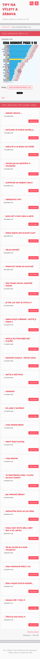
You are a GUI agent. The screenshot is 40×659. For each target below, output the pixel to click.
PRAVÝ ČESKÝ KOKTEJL (15, 442)
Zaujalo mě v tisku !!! (15, 600)
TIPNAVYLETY (5, 27)
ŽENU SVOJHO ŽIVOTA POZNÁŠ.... (20, 583)
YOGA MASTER (12, 458)
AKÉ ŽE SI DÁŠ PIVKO (14, 374)
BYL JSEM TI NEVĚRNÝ (15, 408)
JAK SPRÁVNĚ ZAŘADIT (15, 494)
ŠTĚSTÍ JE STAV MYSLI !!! (15, 617)
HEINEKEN (10, 391)
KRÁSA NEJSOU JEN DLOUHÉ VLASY (20, 233)
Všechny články (33, 632)
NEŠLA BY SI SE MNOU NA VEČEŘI (20, 146)
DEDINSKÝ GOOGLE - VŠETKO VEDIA (21, 358)
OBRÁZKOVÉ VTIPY (13, 199)
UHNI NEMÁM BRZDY (15, 425)
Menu (37, 3)
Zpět (3, 98)
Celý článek (33, 121)
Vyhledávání (31, 3)
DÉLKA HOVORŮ (12, 250)
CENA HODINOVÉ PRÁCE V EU (20, 87)
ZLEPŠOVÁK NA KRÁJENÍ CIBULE (19, 182)
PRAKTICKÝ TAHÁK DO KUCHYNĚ (19, 266)
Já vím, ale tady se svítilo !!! (19, 302)
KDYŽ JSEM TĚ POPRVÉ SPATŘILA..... (20, 130)
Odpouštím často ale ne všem (20, 511)
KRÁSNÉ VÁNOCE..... (14, 113)
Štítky (3, 87)
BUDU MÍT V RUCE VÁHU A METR (19, 216)
